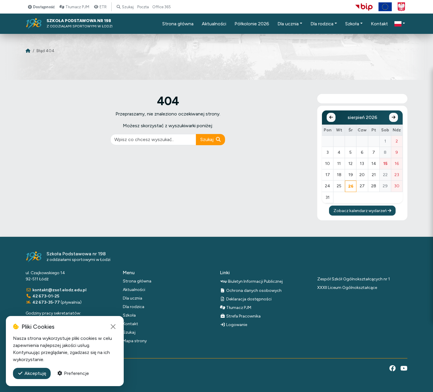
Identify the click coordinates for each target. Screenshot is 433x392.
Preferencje (76, 373)
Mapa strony (135, 340)
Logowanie (236, 324)
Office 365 (161, 7)
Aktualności (134, 289)
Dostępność (43, 7)
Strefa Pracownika (243, 316)
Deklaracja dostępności (248, 299)
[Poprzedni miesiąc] (331, 117)
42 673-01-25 (45, 296)
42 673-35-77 (46, 302)
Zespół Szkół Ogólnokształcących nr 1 (353, 279)
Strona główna (137, 281)
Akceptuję (34, 373)
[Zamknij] (113, 326)
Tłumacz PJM (77, 7)
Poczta (143, 7)
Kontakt (130, 323)
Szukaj (127, 7)
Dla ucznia (132, 298)
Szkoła (129, 315)
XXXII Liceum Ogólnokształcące (347, 287)
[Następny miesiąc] (393, 117)
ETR (103, 7)
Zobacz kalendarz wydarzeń (360, 210)
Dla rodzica (133, 306)
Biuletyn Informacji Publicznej (255, 281)
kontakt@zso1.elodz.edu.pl (59, 289)
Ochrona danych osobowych (253, 290)
